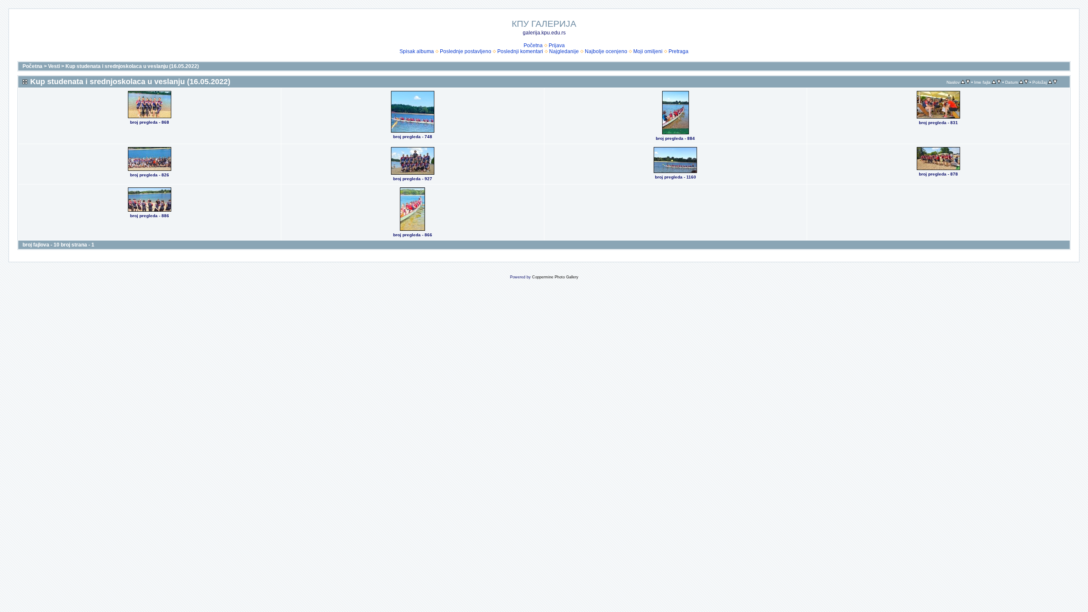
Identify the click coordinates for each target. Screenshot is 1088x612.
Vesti (54, 66)
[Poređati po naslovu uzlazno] (963, 82)
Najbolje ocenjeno (606, 51)
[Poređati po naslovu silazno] (968, 82)
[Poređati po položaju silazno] (1055, 82)
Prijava (557, 45)
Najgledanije (564, 51)
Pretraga (678, 51)
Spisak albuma (417, 51)
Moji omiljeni (648, 51)
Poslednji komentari (520, 51)
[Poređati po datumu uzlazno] (1021, 82)
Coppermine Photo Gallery (555, 277)
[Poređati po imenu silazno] (999, 82)
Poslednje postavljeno (465, 51)
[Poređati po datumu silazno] (1026, 82)
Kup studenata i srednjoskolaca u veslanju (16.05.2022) (132, 66)
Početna (533, 45)
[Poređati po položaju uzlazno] (1050, 82)
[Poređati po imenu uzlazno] (994, 82)
